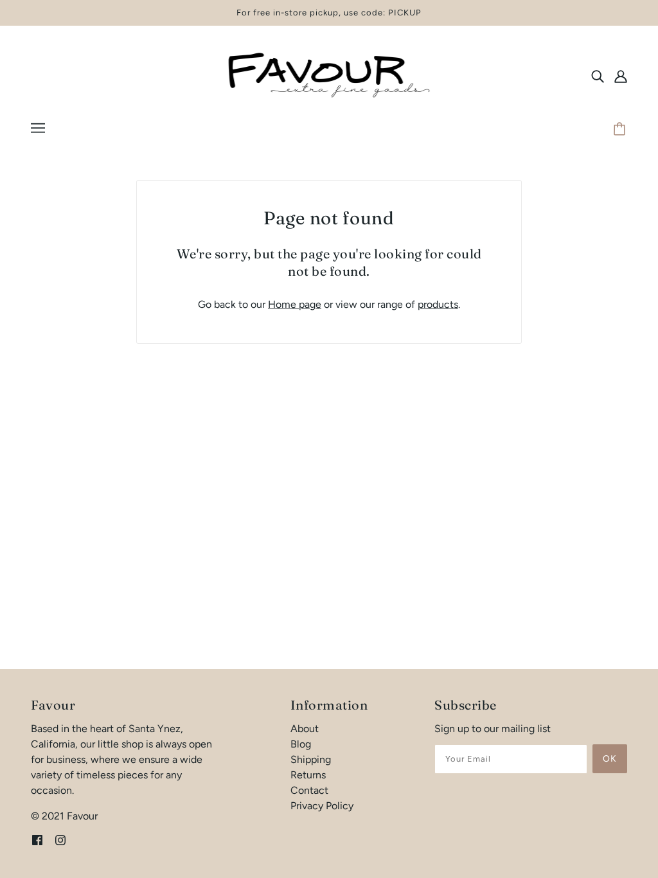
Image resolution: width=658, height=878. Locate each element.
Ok (610, 758)
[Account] (620, 76)
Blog (300, 744)
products (438, 304)
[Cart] (621, 130)
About (304, 728)
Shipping (310, 759)
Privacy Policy (321, 806)
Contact (309, 790)
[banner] (329, 75)
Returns (308, 775)
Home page (294, 304)
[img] (597, 76)
